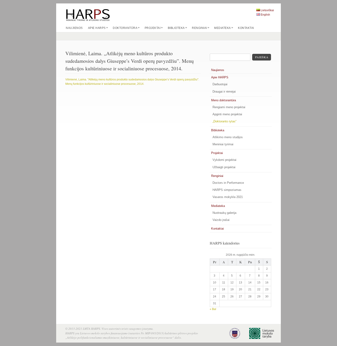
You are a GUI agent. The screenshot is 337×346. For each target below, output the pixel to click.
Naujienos (74, 28)
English (265, 14)
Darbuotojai (220, 84)
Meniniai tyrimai (223, 144)
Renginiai (200, 28)
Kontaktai (246, 28)
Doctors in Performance (228, 182)
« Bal (213, 309)
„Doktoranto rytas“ (224, 121)
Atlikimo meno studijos (228, 137)
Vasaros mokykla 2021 (228, 197)
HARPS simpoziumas (227, 190)
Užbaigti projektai (224, 167)
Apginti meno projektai (227, 114)
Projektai (154, 28)
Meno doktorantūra (223, 100)
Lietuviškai (267, 10)
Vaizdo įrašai (221, 220)
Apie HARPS (98, 28)
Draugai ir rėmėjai (224, 91)
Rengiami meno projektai (229, 107)
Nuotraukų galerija (224, 212)
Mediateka (223, 28)
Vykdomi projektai (224, 160)
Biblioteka (177, 28)
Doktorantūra (126, 28)
